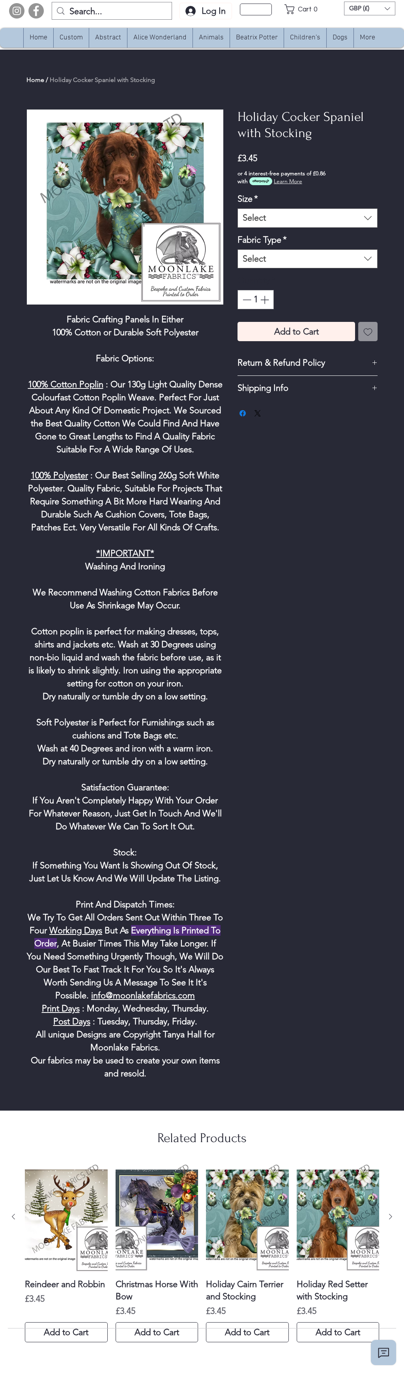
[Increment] (265, 299)
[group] (202, 1252)
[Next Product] (390, 1216)
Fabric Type (262, 239)
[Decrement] (246, 299)
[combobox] (308, 218)
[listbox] (369, 8)
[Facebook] (36, 11)
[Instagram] (16, 11)
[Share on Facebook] (242, 413)
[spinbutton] (255, 299)
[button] (303, 9)
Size (248, 198)
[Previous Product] (13, 1216)
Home (35, 80)
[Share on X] (257, 413)
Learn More (288, 181)
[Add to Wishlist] (368, 331)
